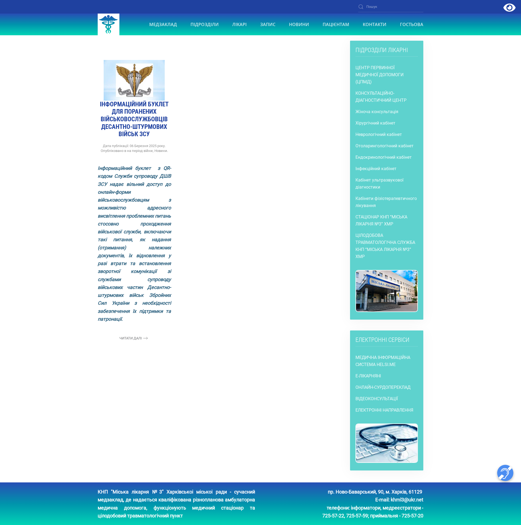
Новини (160, 151)
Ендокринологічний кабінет (383, 157)
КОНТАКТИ (374, 24)
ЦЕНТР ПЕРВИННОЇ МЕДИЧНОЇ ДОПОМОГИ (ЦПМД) (379, 74)
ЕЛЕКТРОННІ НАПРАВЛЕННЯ (384, 410)
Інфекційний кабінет (375, 168)
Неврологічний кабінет (378, 134)
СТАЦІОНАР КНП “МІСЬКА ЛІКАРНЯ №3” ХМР (381, 220)
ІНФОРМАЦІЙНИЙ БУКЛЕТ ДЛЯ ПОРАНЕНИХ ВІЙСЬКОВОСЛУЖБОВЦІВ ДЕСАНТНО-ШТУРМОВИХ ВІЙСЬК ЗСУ (134, 119)
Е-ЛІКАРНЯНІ (368, 375)
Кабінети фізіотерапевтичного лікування (386, 202)
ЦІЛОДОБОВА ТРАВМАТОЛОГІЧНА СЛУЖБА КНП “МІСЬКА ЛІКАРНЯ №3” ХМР (385, 246)
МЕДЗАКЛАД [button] (163, 24)
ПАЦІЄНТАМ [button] (336, 24)
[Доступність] (509, 7)
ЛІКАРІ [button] (239, 24)
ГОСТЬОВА (411, 24)
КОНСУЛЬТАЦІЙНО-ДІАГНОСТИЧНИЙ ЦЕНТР (380, 97)
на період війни (140, 151)
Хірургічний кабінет (375, 123)
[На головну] (108, 24)
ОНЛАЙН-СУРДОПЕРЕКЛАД (383, 387)
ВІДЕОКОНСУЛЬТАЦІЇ (376, 398)
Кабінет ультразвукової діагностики (379, 183)
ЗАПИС (267, 24)
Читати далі (130, 338)
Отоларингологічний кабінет (384, 145)
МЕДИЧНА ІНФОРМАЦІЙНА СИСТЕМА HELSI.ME (382, 361)
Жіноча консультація (376, 111)
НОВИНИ (299, 24)
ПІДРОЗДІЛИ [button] (204, 24)
